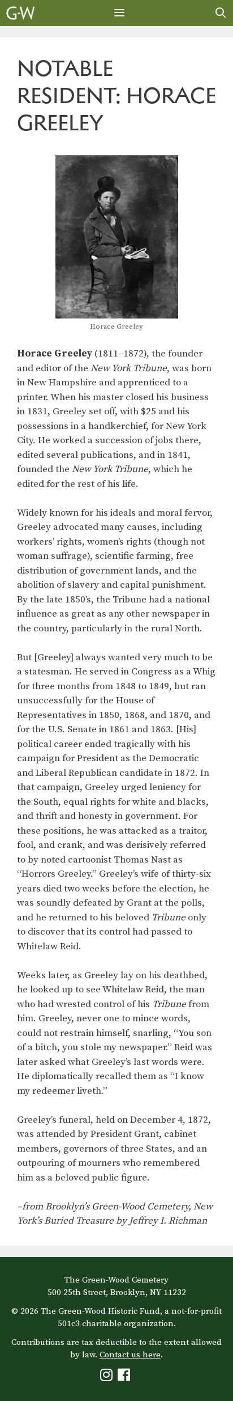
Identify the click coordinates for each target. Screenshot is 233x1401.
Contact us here (130, 1354)
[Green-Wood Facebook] (125, 1377)
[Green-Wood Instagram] (107, 1377)
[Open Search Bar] (221, 13)
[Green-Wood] (21, 13)
